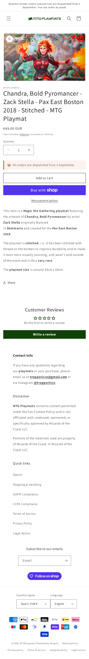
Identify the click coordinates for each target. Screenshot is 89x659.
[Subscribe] (66, 561)
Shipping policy (59, 649)
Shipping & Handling (27, 484)
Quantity (8, 141)
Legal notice (78, 649)
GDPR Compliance (25, 494)
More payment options (44, 200)
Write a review (44, 334)
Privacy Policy (22, 523)
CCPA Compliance (25, 504)
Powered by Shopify (47, 643)
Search (17, 475)
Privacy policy (16, 649)
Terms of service (36, 649)
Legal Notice (21, 533)
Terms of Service (24, 514)
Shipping (24, 134)
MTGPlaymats (28, 643)
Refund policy (70, 643)
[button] (8, 18)
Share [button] (12, 282)
